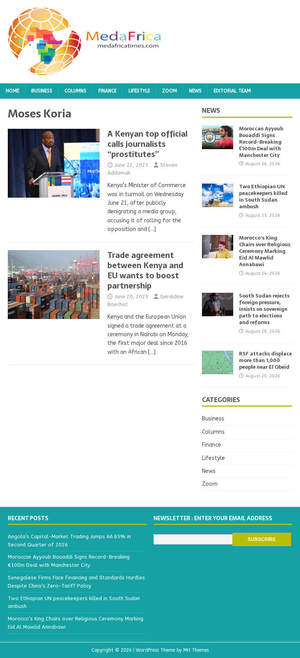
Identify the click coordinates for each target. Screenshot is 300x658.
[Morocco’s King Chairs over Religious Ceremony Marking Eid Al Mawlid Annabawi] (217, 254)
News (195, 91)
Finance (107, 91)
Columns (75, 91)
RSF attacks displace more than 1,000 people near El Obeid (265, 360)
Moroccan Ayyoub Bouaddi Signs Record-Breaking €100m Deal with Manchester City (261, 141)
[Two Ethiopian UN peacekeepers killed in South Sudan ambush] (217, 202)
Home (12, 91)
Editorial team (232, 91)
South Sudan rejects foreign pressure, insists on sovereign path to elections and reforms (264, 309)
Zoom (169, 91)
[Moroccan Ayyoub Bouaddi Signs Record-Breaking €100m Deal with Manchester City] (217, 144)
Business (41, 91)
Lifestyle (139, 91)
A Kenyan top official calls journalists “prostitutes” (147, 144)
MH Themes (196, 650)
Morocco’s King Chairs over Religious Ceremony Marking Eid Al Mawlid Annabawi (264, 251)
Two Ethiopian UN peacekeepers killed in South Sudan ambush (263, 196)
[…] (152, 229)
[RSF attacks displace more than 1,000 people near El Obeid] (217, 369)
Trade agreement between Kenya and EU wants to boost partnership (145, 270)
